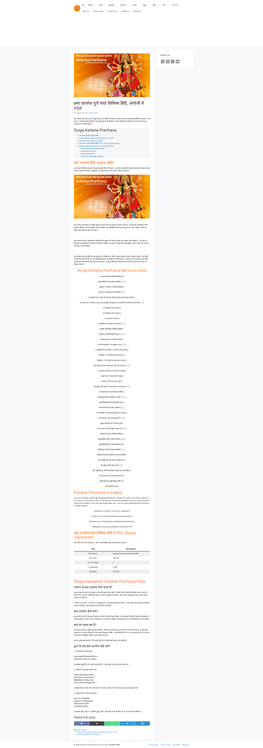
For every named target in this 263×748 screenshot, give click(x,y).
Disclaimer (137, 11)
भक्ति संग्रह (175, 5)
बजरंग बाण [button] (123, 5)
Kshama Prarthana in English (91, 141)
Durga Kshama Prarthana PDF (125, 553)
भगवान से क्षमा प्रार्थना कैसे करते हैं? (93, 149)
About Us (85, 11)
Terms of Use (112, 11)
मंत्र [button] (164, 5)
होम (83, 5)
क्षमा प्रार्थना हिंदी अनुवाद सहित (89, 136)
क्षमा (148, 243)
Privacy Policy (98, 11)
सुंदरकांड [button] (111, 5)
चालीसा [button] (90, 5)
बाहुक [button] (144, 5)
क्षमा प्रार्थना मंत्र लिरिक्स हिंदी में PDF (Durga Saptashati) (99, 143)
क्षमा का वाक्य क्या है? (88, 154)
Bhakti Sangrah (81, 730)
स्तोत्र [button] (154, 5)
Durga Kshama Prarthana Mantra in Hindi (96, 138)
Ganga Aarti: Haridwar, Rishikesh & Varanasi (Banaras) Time (96, 732)
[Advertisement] (131, 31)
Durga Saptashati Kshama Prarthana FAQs (96, 146)
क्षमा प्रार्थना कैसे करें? (89, 151)
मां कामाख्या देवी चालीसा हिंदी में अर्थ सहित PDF (88, 734)
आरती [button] (100, 5)
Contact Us (125, 11)
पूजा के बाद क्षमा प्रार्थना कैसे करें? (92, 157)
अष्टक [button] (134, 5)
